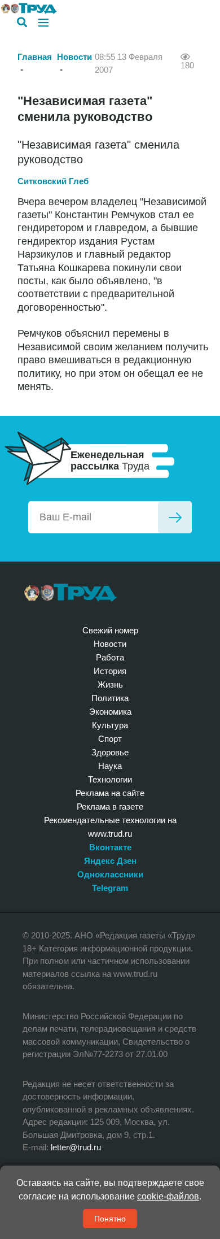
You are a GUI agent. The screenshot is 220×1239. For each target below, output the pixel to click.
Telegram (110, 888)
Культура (110, 725)
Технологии (110, 779)
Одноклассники (110, 874)
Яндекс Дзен (110, 861)
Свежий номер (110, 630)
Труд (71, 593)
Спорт (110, 739)
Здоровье (110, 752)
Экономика (110, 711)
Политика (110, 698)
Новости (74, 57)
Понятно (110, 1218)
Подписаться (175, 517)
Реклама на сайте (110, 793)
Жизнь (110, 684)
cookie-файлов (168, 1196)
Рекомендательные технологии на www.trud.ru (110, 826)
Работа (110, 657)
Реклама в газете (110, 806)
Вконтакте (110, 847)
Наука (110, 766)
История (110, 671)
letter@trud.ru (76, 1147)
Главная (34, 57)
